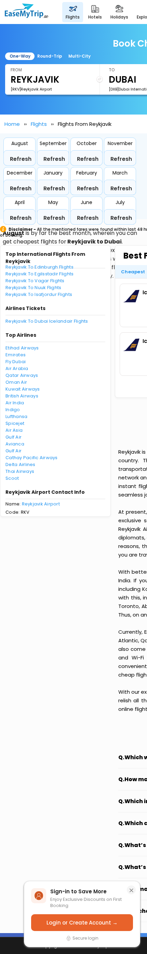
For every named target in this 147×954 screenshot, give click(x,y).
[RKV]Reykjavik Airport (31, 89)
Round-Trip (49, 56)
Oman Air (16, 382)
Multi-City (79, 56)
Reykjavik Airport (41, 504)
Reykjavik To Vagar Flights (35, 280)
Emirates (15, 354)
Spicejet (14, 423)
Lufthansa (16, 416)
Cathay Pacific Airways (31, 457)
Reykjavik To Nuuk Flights (33, 287)
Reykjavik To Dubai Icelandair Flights (46, 321)
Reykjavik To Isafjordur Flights (38, 294)
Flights (39, 124)
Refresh (20, 159)
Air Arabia (16, 368)
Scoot (12, 478)
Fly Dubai (15, 361)
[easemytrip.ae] (26, 12)
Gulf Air (13, 437)
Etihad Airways (22, 348)
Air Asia (14, 430)
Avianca (14, 444)
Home (12, 124)
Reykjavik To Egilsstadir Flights (39, 274)
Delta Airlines (20, 464)
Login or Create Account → (82, 922)
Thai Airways (19, 471)
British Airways (21, 396)
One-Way (20, 56)
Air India (14, 403)
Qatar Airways (21, 375)
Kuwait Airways (22, 389)
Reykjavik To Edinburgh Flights (39, 267)
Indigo (12, 409)
